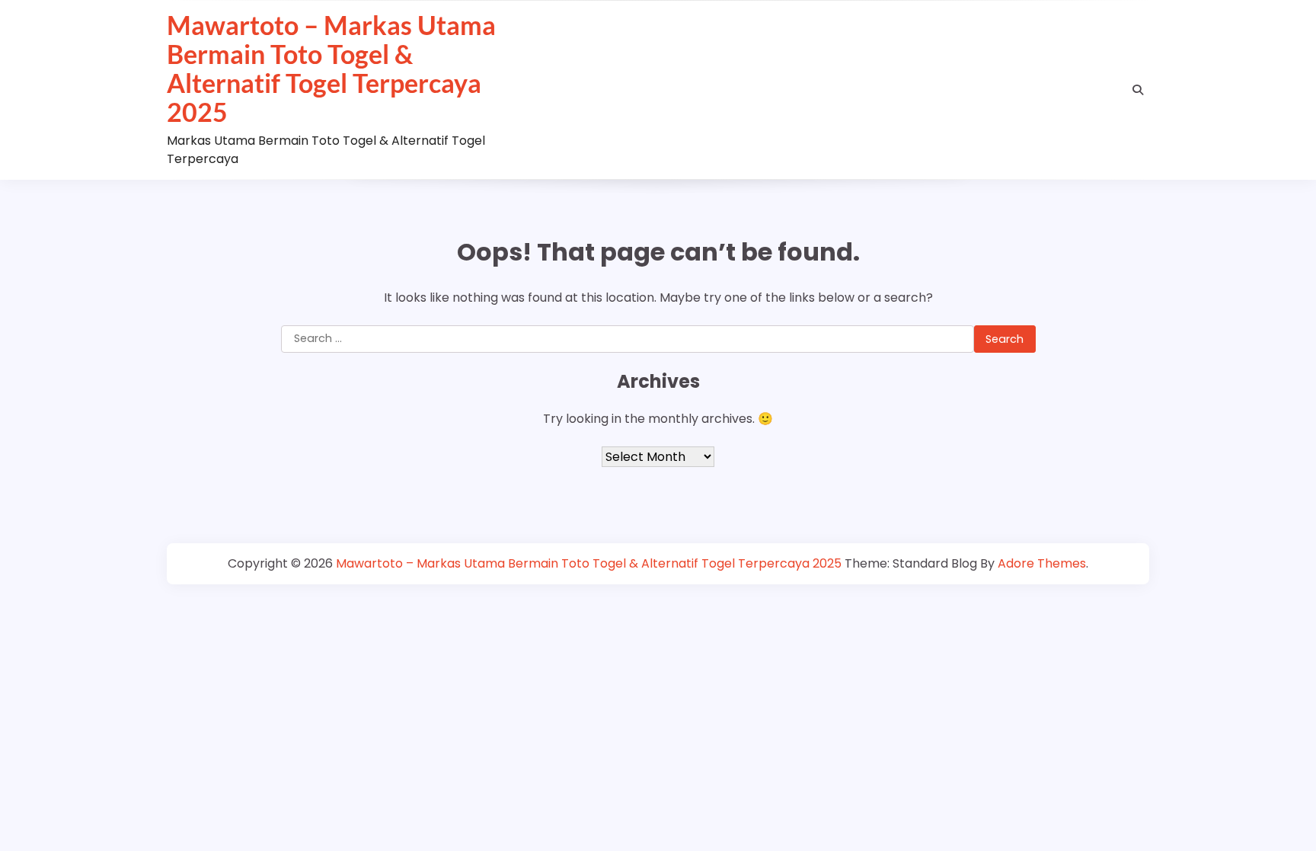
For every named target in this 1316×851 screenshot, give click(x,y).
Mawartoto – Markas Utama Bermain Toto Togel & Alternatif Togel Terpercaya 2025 (331, 68)
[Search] (1137, 89)
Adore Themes (1042, 563)
